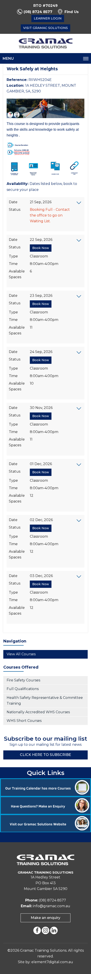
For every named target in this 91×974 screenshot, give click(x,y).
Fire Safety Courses (23, 680)
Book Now (40, 248)
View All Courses (21, 654)
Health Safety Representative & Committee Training (45, 701)
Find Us (71, 12)
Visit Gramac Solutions (45, 28)
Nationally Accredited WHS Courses (38, 712)
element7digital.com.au (52, 962)
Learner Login (48, 18)
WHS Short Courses (24, 721)
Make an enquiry (45, 918)
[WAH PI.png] (18, 152)
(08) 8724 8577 (38, 12)
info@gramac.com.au (51, 906)
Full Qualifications (23, 689)
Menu (8, 58)
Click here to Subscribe (45, 755)
